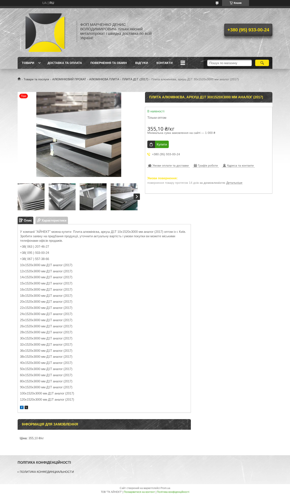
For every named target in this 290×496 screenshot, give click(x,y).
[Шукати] (262, 63)
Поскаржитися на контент (139, 491)
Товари (28, 63)
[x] (26, 408)
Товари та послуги (36, 79)
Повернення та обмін (108, 63)
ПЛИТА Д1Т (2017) (135, 79)
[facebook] (22, 408)
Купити (162, 144)
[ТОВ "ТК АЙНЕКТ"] (45, 31)
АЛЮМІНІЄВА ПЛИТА (104, 79)
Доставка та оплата (65, 63)
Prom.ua (165, 488)
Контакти (164, 63)
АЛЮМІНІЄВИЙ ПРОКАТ (69, 79)
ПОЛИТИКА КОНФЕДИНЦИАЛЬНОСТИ (47, 471)
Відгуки (141, 63)
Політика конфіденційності (173, 491)
